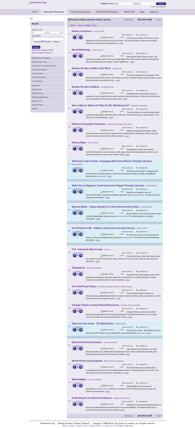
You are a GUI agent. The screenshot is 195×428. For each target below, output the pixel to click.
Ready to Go (37, 101)
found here (141, 333)
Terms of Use (81, 426)
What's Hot (129, 12)
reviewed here (138, 195)
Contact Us (108, 426)
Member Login (107, 3)
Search (36, 47)
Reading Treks (37, 93)
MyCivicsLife (37, 90)
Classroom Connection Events (43, 66)
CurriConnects (37, 74)
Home (35, 12)
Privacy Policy (95, 426)
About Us (154, 12)
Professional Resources (107, 12)
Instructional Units (39, 77)
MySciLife (36, 85)
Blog (142, 12)
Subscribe (128, 426)
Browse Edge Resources (42, 53)
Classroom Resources (53, 12)
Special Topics (37, 105)
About (71, 426)
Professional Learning (80, 12)
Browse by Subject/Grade (42, 50)
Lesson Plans (37, 81)
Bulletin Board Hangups (41, 58)
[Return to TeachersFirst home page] (38, 2)
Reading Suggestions (40, 97)
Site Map (118, 426)
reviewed (102, 176)
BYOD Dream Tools (39, 62)
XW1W (34, 109)
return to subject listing (87, 25)
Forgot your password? (158, 6)
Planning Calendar (39, 70)
